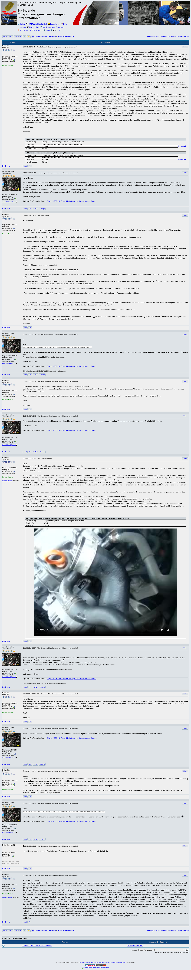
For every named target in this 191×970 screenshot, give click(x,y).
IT (60, 30)
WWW (35, 209)
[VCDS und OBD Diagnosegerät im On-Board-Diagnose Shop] (9, 16)
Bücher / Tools (34, 27)
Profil (25, 166)
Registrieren (38, 30)
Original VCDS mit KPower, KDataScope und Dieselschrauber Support (71, 201)
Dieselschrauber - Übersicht (45, 36)
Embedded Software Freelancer (102, 962)
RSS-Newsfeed (25, 30)
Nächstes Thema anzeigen (179, 36)
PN (30, 166)
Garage (23, 27)
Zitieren (185, 47)
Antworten (18, 36)
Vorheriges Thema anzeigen (157, 36)
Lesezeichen (54, 24)
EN (57, 30)
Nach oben (6, 166)
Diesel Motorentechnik (66, 36)
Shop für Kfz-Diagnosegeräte (118, 962)
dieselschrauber (7, 480)
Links (65, 24)
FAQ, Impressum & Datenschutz (53, 27)
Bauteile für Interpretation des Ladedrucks (37, 946)
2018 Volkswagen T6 (9, 201)
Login (48, 30)
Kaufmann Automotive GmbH (87, 962)
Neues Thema (7, 36)
